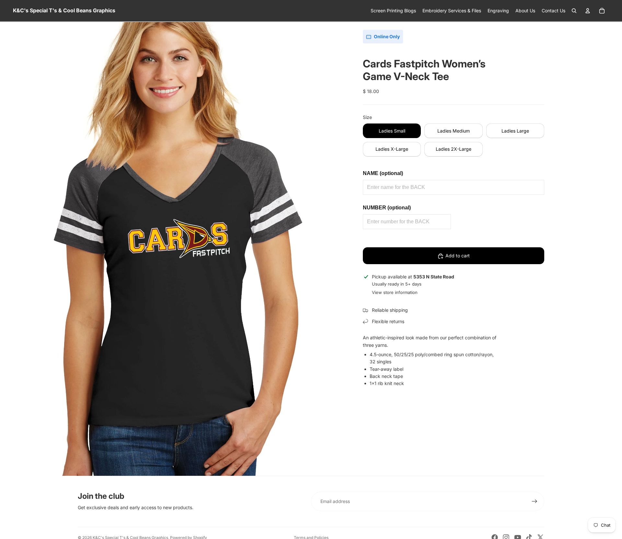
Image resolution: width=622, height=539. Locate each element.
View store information (395, 292)
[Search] (574, 11)
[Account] (588, 11)
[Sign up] (534, 501)
